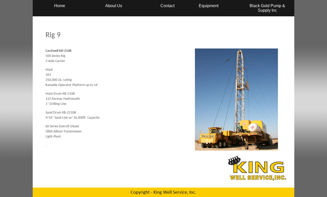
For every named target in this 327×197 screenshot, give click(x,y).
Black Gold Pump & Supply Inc (267, 8)
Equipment (208, 6)
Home (59, 6)
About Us (113, 6)
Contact (167, 6)
